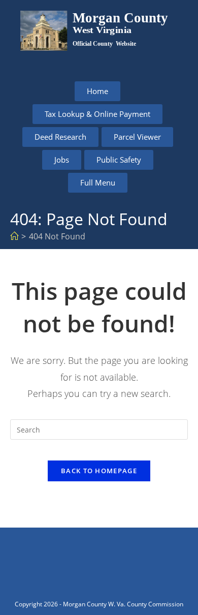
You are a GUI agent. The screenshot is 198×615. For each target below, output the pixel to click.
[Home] (14, 236)
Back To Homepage (99, 470)
